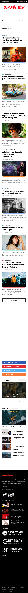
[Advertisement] (16, 13)
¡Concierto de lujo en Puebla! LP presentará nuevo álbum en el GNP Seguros (14, 115)
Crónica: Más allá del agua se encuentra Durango (13, 192)
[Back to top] (24, 589)
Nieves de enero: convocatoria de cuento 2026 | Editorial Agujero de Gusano (17, 505)
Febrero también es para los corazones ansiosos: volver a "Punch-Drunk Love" (18, 432)
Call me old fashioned (9, 150)
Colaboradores (7, 74)
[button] (5, 1)
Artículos (6, 189)
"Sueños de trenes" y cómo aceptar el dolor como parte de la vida (18, 454)
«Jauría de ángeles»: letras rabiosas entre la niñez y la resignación (17, 522)
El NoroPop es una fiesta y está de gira (12, 229)
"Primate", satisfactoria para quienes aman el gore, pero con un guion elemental (19, 447)
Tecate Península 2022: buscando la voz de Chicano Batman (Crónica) (13, 265)
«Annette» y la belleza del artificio (12, 427)
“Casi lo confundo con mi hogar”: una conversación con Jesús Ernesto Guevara (17, 516)
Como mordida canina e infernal (19, 438)
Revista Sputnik (5, 1)
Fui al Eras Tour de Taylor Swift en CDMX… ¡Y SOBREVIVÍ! (12, 154)
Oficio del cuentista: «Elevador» (13, 395)
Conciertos (6, 111)
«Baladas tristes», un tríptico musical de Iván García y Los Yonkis (12, 40)
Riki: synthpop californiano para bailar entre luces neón (13, 78)
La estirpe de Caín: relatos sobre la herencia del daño (17, 509)
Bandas (5, 35)
